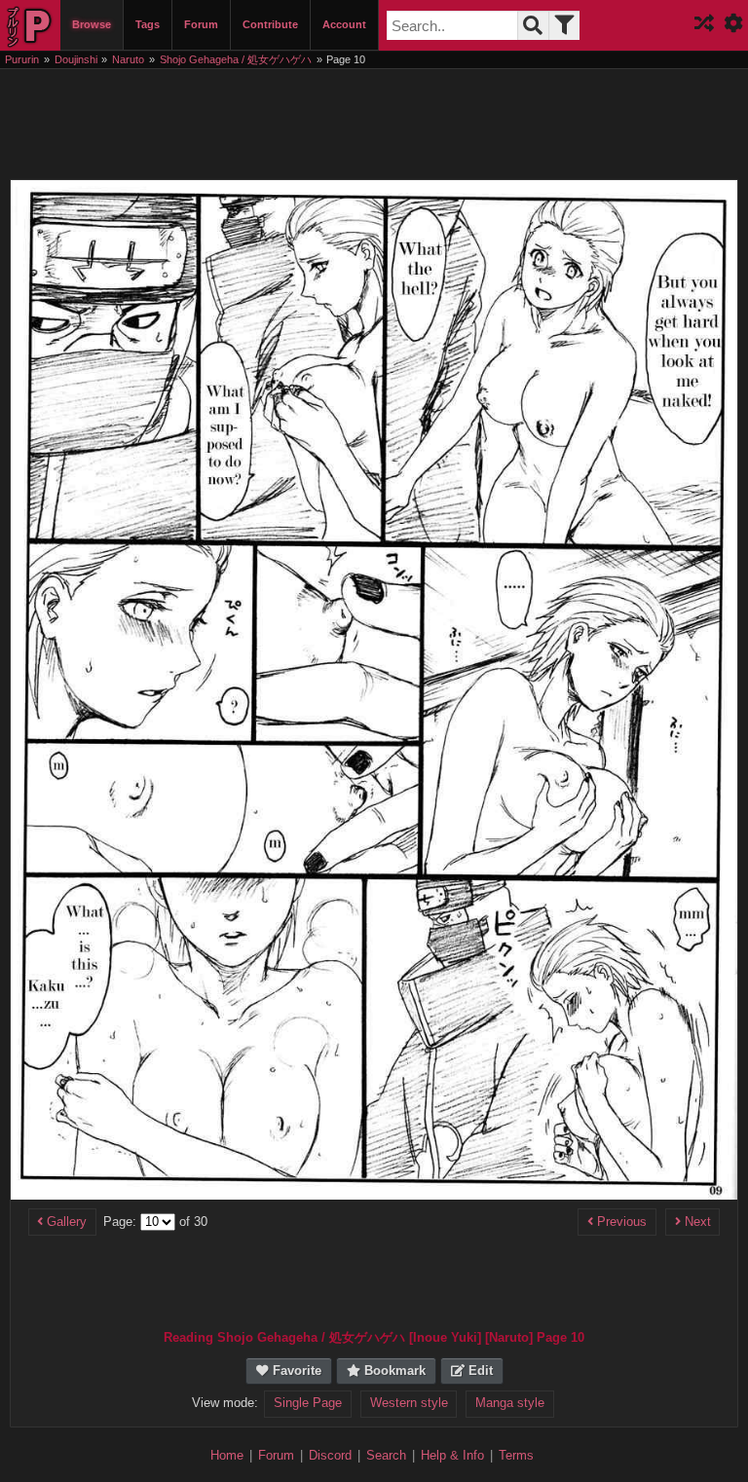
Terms (516, 1455)
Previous (620, 1222)
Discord (330, 1455)
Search (386, 1455)
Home (226, 1455)
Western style (409, 1403)
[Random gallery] (704, 25)
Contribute (270, 24)
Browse (91, 24)
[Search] (532, 25)
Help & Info (452, 1455)
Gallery (65, 1222)
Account (344, 24)
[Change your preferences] (733, 25)
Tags (147, 24)
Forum (201, 24)
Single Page (308, 1403)
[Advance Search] (564, 25)
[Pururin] (30, 25)
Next (696, 1222)
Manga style (509, 1403)
